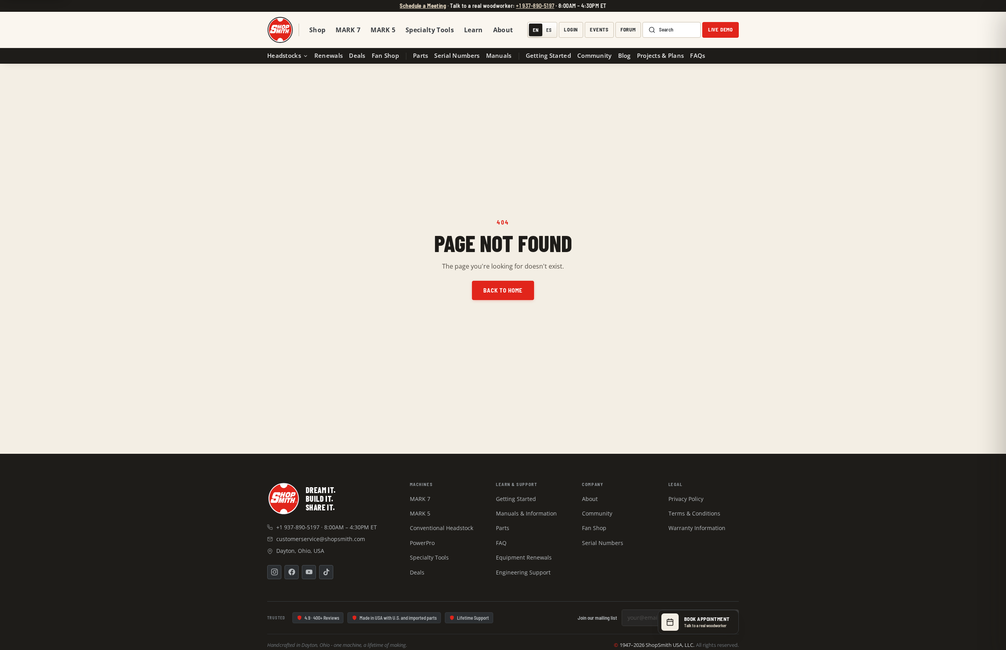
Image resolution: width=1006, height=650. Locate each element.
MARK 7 (348, 30)
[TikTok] (326, 572)
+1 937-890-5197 (535, 5)
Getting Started (548, 55)
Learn (473, 30)
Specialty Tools (430, 30)
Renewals (328, 55)
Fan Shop (385, 55)
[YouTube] (309, 572)
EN (536, 30)
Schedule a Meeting (423, 5)
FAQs (697, 55)
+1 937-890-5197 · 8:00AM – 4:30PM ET (326, 527)
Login (571, 30)
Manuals (499, 55)
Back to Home (503, 290)
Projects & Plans (660, 55)
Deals (357, 55)
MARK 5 (383, 30)
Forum (628, 30)
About (503, 30)
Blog (624, 55)
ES (549, 30)
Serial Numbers (456, 55)
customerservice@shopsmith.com (320, 539)
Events (599, 30)
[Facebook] (292, 572)
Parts (420, 55)
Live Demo (720, 30)
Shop (317, 30)
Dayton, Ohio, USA (300, 550)
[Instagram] (274, 572)
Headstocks (284, 55)
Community (594, 55)
